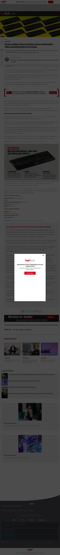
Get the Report (30, 273)
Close (43, 255)
